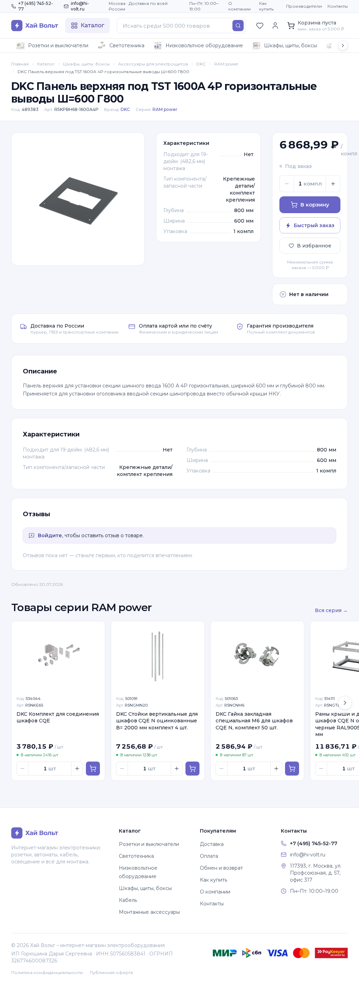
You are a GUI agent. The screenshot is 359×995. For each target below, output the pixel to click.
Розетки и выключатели (58, 45)
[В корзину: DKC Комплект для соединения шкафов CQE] (93, 769)
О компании (239, 6)
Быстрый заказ (314, 225)
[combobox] (181, 25)
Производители (304, 6)
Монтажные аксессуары (149, 912)
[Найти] (238, 25)
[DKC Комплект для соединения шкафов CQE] (58, 656)
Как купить (266, 6)
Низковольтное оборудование (204, 45)
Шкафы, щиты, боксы (290, 45)
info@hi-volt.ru (80, 6)
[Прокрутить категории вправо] (343, 45)
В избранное (314, 246)
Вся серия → (331, 610)
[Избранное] (260, 26)
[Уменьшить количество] (287, 184)
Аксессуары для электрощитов (153, 63)
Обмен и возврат (221, 868)
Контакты (337, 6)
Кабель (128, 900)
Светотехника (126, 45)
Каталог (46, 63)
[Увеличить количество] (333, 184)
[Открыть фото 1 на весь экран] (78, 199)
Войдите (50, 535)
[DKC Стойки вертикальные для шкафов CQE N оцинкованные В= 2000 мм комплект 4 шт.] (157, 656)
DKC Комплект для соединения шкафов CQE (57, 717)
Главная (20, 63)
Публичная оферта (111, 972)
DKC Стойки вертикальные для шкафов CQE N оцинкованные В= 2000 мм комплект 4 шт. (157, 721)
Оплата (209, 856)
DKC (201, 63)
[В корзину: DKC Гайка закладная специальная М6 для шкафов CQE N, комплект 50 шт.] (292, 769)
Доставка (212, 844)
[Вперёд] (345, 703)
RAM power (226, 63)
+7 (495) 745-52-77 (35, 6)
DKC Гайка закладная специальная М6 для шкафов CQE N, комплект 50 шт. (254, 721)
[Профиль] (275, 26)
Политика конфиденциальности (47, 972)
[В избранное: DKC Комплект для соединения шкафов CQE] (95, 630)
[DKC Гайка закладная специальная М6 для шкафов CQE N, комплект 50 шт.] (257, 656)
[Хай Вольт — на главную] (34, 25)
